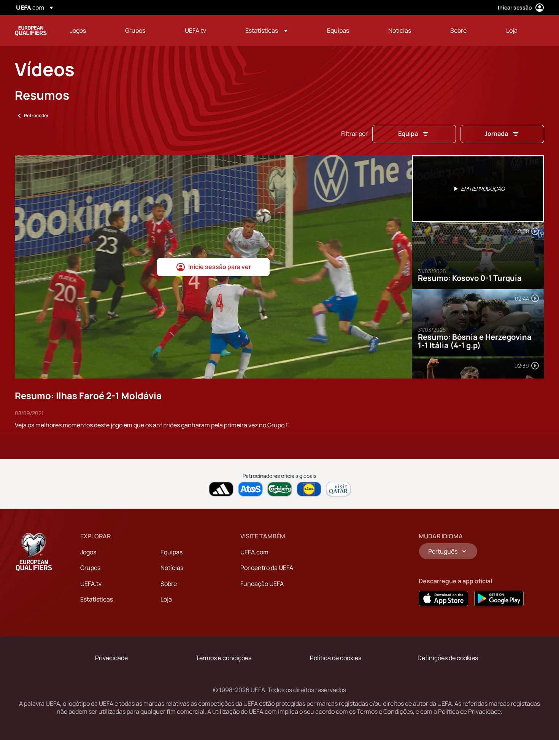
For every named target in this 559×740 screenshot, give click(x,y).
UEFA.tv (91, 583)
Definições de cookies (448, 658)
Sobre (168, 583)
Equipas (171, 552)
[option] (478, 188)
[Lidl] (309, 489)
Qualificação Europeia (31, 30)
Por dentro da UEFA (266, 567)
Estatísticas (96, 599)
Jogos (88, 552)
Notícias (171, 567)
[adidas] (221, 489)
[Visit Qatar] (338, 489)
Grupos (90, 567)
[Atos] (250, 489)
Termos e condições (223, 658)
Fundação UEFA (262, 583)
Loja (166, 599)
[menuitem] (88, 30)
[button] (266, 30)
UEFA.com (254, 552)
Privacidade (111, 658)
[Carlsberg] (279, 489)
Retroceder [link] (36, 115)
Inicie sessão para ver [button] (219, 267)
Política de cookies (335, 658)
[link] (78, 30)
